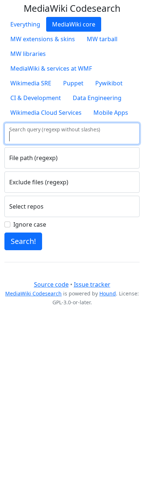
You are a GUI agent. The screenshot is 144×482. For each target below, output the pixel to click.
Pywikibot (109, 83)
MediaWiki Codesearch (33, 293)
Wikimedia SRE (30, 83)
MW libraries (28, 54)
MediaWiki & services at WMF (51, 68)
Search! (23, 241)
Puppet (73, 83)
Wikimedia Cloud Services (46, 113)
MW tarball (102, 39)
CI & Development (35, 98)
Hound (107, 293)
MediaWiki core (73, 24)
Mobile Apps (110, 113)
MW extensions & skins (42, 39)
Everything (25, 24)
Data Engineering (97, 98)
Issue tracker (92, 284)
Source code (51, 284)
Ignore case (29, 224)
